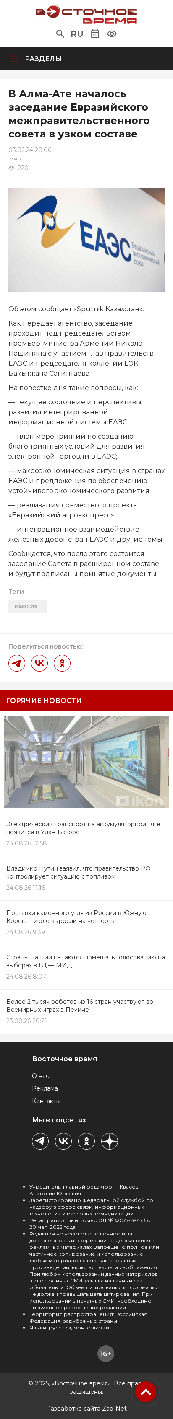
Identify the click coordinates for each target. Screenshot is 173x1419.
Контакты (46, 1101)
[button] (60, 34)
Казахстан (28, 606)
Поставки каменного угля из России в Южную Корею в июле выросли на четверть (76, 917)
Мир (15, 158)
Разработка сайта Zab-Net (86, 1408)
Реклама (45, 1088)
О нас (40, 1076)
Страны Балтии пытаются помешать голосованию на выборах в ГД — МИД (85, 961)
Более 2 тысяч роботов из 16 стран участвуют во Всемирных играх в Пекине (79, 1005)
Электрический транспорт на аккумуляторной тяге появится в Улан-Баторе (83, 828)
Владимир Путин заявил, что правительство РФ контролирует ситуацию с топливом (78, 872)
